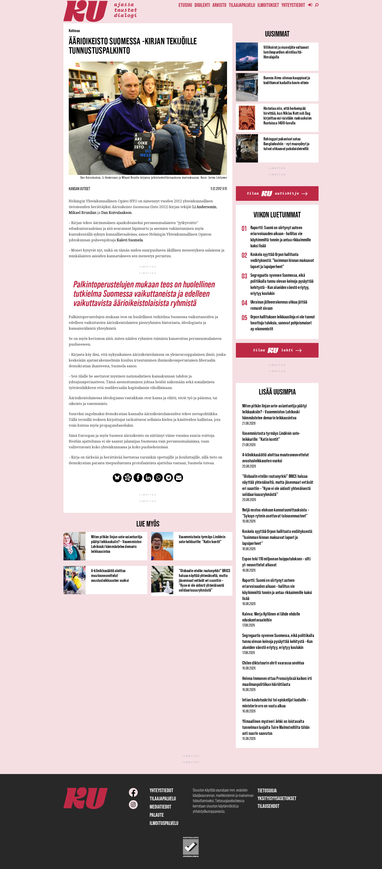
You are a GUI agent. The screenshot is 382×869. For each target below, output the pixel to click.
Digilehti (202, 5)
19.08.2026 (249, 521)
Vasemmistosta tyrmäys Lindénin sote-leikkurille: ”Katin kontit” (202, 539)
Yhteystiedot (293, 5)
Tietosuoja (267, 791)
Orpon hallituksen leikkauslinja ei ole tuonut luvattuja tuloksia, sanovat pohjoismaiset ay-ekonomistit (282, 322)
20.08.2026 (249, 466)
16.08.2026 (249, 668)
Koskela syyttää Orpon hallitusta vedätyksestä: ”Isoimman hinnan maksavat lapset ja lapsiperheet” (282, 260)
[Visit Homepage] (85, 11)
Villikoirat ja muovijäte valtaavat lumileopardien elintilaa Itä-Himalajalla (286, 52)
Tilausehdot (268, 806)
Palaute (157, 815)
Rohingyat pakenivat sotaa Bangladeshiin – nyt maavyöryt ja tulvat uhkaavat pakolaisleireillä (286, 143)
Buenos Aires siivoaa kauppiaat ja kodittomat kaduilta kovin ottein (287, 80)
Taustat (125, 10)
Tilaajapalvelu (242, 5)
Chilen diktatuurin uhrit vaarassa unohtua (273, 662)
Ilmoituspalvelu (164, 823)
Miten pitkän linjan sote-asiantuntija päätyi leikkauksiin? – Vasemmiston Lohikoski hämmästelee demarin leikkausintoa (116, 544)
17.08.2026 (248, 625)
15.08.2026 (249, 738)
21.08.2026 (249, 423)
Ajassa (124, 4)
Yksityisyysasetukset (277, 798)
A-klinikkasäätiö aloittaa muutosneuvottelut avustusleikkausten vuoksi (110, 575)
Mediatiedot (160, 807)
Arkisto (219, 5)
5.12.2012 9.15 (219, 188)
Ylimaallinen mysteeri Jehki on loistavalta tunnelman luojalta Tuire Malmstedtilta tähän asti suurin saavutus (275, 727)
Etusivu (185, 5)
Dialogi (125, 15)
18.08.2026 (249, 549)
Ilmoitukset (268, 5)
